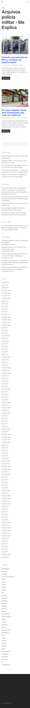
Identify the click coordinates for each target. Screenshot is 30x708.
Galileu (4, 619)
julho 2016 (5, 448)
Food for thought (6, 617)
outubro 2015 (5, 472)
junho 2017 (5, 421)
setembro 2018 (6, 389)
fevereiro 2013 (6, 554)
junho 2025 (5, 306)
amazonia (4, 571)
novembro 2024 (6, 320)
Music (3, 638)
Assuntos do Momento (16, 118)
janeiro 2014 (5, 525)
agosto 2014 (5, 506)
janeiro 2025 (5, 314)
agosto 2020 (5, 360)
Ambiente (5, 574)
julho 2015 (5, 477)
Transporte (5, 659)
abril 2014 (5, 517)
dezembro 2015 (6, 466)
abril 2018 (5, 397)
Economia (5, 598)
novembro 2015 (6, 469)
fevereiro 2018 (6, 402)
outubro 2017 (5, 410)
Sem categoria (6, 651)
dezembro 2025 (6, 290)
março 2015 (5, 488)
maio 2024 (5, 330)
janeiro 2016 (5, 464)
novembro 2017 (6, 408)
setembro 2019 (6, 373)
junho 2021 (5, 344)
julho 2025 (5, 304)
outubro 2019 (6, 370)
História (4, 627)
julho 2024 (5, 328)
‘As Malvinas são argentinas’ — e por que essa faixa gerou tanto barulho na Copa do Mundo (15, 171)
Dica (3, 593)
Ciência (4, 587)
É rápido (4, 595)
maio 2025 (5, 309)
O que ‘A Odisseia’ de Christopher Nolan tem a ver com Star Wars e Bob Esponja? (15, 166)
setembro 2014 (6, 504)
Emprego (4, 606)
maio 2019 (5, 384)
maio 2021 (5, 346)
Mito (3, 635)
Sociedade (20, 65)
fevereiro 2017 (6, 429)
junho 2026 (5, 288)
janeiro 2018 (5, 405)
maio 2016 (5, 453)
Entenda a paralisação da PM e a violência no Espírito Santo (15, 60)
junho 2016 (5, 450)
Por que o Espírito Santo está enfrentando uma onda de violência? (14, 112)
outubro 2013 (6, 533)
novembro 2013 (6, 530)
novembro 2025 (6, 293)
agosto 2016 (5, 445)
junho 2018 (5, 394)
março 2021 (5, 352)
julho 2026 (5, 285)
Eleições (4, 603)
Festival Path (5, 614)
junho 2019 (5, 381)
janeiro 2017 (5, 432)
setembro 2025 (6, 298)
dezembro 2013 (6, 528)
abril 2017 (5, 424)
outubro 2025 (6, 296)
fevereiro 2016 (6, 461)
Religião (4, 646)
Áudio (3, 579)
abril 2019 (5, 386)
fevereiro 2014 (6, 522)
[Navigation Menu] (27, 2)
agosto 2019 (5, 376)
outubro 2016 (6, 440)
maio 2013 (5, 546)
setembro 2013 (6, 536)
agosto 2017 (5, 416)
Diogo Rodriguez (6, 65)
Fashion (4, 611)
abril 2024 (5, 333)
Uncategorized (6, 665)
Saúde (3, 649)
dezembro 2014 (6, 496)
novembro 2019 (6, 368)
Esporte (4, 609)
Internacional (6, 630)
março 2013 (5, 552)
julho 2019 (5, 378)
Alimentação (5, 569)
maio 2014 (5, 514)
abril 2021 (5, 349)
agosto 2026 (5, 282)
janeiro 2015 (5, 493)
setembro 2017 (6, 413)
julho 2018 (5, 392)
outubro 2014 (6, 501)
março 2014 (5, 520)
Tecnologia (5, 657)
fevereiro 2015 (6, 490)
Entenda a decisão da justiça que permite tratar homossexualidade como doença (15, 199)
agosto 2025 (5, 301)
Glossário (4, 625)
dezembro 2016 (6, 434)
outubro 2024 (6, 322)
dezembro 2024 (6, 317)
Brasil (13, 65)
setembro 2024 (6, 325)
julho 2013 (5, 541)
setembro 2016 (6, 442)
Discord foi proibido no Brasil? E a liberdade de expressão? (15, 157)
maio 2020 (5, 365)
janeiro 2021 (5, 354)
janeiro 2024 (5, 336)
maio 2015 (5, 482)
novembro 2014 (6, 498)
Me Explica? (5, 633)
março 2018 (5, 400)
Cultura (4, 590)
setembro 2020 (6, 357)
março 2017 (5, 426)
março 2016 (5, 458)
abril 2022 (5, 338)
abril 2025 (5, 312)
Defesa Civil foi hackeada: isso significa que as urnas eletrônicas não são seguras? (14, 176)
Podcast (4, 641)
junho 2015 (5, 480)
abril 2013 (5, 549)
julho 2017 (5, 418)
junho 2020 (5, 362)
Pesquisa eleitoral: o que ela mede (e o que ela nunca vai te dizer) (14, 162)
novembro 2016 (6, 437)
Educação (4, 601)
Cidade (4, 585)
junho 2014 (5, 512)
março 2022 (5, 341)
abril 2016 (5, 456)
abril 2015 (5, 485)
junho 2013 (5, 544)
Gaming (4, 622)
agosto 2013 (5, 538)
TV (2, 662)
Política (16, 65)
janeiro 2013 (5, 557)
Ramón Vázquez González (9, 208)
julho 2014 (5, 509)
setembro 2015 (6, 474)
